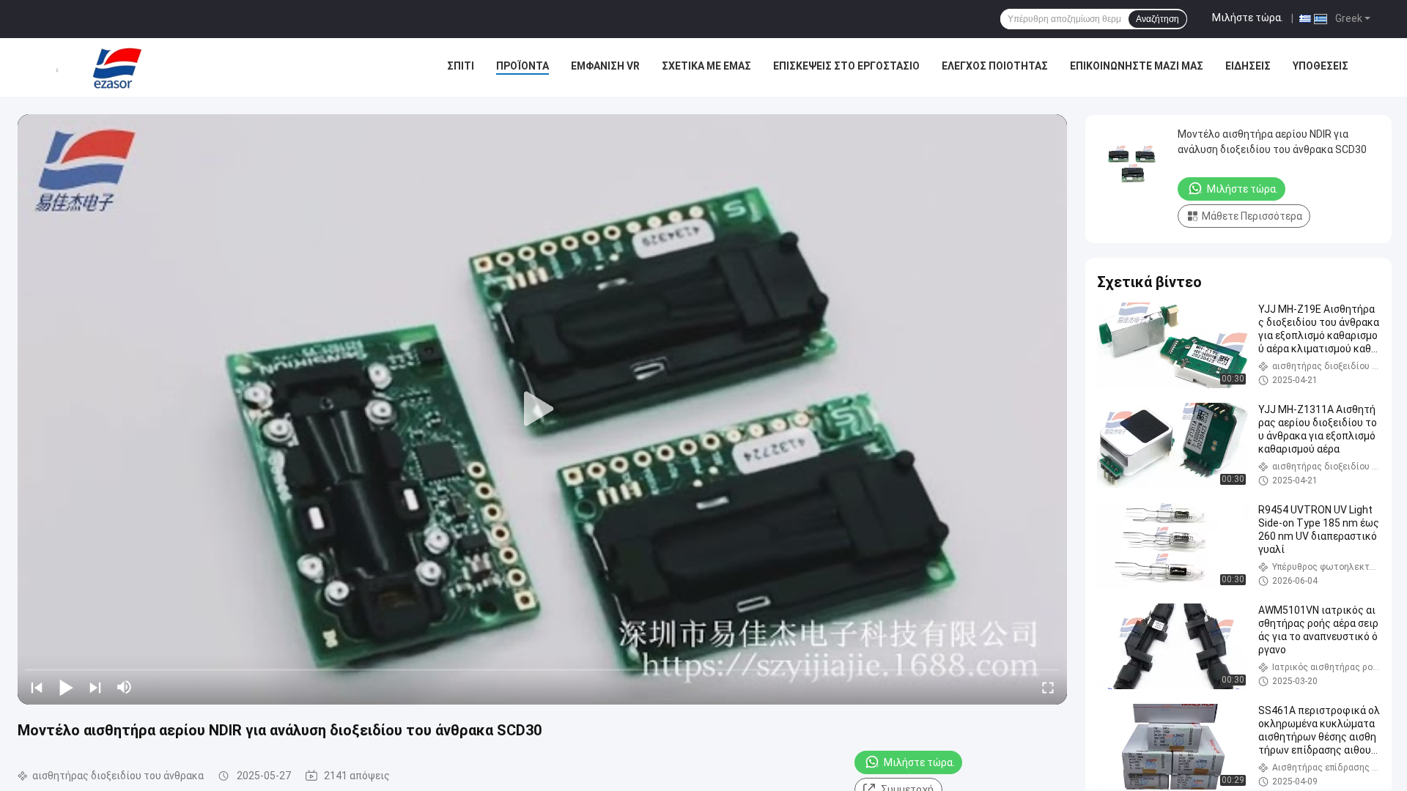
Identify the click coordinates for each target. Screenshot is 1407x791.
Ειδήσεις (1248, 66)
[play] (542, 409)
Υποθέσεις (1320, 66)
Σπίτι (460, 66)
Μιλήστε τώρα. (1247, 17)
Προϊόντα (522, 66)
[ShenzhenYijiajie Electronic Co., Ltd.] (117, 67)
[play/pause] (66, 687)
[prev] (36, 687)
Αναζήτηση (1157, 19)
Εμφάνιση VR (605, 66)
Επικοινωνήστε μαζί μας (1136, 66)
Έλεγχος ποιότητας (995, 66)
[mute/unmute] (124, 687)
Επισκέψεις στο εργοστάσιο (846, 66)
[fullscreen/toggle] (1048, 687)
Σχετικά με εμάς (706, 66)
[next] (95, 687)
